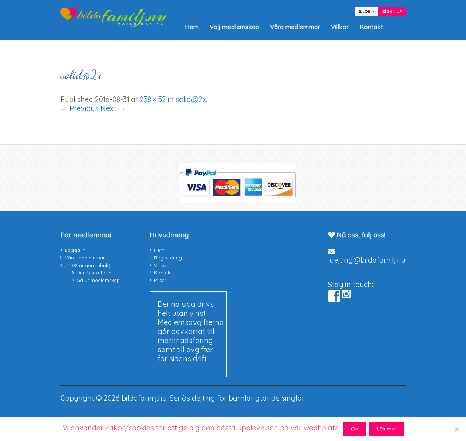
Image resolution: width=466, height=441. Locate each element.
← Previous (79, 108)
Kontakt (371, 27)
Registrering (168, 258)
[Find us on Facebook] (334, 296)
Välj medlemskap (234, 27)
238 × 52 (153, 99)
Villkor (340, 27)
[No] (457, 429)
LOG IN (368, 11)
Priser (160, 280)
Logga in (75, 250)
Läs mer (386, 428)
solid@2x (81, 74)
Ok (354, 428)
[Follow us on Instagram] (346, 294)
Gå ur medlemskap (98, 280)
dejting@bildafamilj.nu (368, 260)
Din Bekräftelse (93, 272)
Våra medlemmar (295, 27)
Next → (113, 108)
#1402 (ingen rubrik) (87, 265)
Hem (192, 27)
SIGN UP (394, 11)
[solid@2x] (103, 129)
